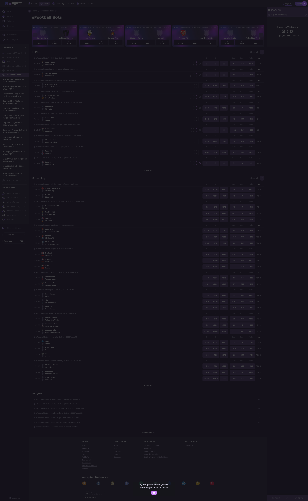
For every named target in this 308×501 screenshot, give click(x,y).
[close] (304, 3)
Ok (154, 493)
